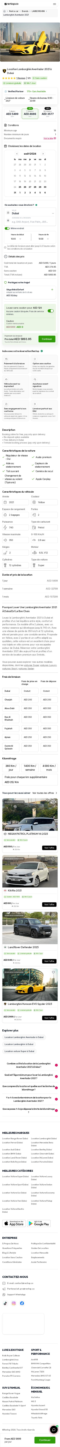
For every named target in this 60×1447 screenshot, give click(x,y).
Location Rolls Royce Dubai (14, 1162)
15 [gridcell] (40, 176)
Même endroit (17, 228)
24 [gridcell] (15, 187)
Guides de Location (40, 1248)
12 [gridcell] (25, 176)
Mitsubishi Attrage (39, 1413)
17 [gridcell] (15, 181)
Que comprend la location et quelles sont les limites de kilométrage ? (28, 1088)
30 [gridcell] (30, 164)
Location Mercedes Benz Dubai (42, 1144)
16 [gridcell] (45, 176)
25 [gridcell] (20, 187)
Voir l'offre (49, 848)
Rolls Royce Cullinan (11, 1355)
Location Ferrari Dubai (12, 1142)
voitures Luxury (48, 665)
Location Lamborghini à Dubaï (19, 1044)
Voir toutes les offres (43, 793)
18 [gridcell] (20, 181)
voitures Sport (9, 668)
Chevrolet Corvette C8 (41, 1367)
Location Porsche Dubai (41, 1162)
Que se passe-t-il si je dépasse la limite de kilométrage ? (29, 1110)
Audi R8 (34, 1359)
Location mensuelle (39, 1253)
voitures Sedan (26, 668)
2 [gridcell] (45, 164)
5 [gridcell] (25, 170)
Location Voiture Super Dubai (15, 1176)
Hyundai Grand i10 (39, 1409)
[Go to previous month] (17, 154)
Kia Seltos (35, 1397)
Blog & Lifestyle (9, 1253)
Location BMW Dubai (11, 1153)
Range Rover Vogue (11, 1393)
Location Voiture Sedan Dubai (41, 1186)
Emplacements (37, 1257)
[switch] (7, 228)
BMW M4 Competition (41, 1363)
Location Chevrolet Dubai (42, 1153)
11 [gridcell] (20, 176)
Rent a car (13, 11)
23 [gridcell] (45, 181)
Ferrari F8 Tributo (10, 1363)
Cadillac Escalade (10, 1397)
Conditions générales (12, 1262)
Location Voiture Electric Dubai (13, 1210)
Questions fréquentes (12, 1248)
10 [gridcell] (15, 176)
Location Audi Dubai (11, 1149)
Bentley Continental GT (12, 1367)
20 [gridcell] (30, 181)
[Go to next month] (43, 154)
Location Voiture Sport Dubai (15, 1184)
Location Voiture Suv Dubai (14, 1192)
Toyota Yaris (36, 1417)
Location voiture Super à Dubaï (19, 1051)
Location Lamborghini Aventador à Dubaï (24, 1037)
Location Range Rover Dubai (15, 1138)
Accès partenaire (38, 1262)
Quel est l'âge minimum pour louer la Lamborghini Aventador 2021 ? (28, 1076)
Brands (25, 11)
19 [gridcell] (25, 181)
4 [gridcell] (20, 170)
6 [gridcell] (30, 170)
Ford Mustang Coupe (40, 1380)
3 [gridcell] (14, 170)
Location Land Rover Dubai (14, 1157)
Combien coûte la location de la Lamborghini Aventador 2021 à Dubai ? (29, 1065)
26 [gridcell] (25, 187)
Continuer (45, 1440)
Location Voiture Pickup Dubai (41, 1202)
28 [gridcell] (20, 164)
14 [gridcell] (35, 176)
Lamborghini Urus (10, 1359)
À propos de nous (10, 1243)
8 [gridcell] (40, 170)
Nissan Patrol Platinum (12, 1401)
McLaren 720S (37, 1371)
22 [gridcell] (40, 181)
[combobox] (33, 213)
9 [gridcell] (45, 170)
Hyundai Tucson (9, 1413)
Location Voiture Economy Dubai (43, 1194)
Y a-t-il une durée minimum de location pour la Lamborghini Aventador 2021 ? (28, 1099)
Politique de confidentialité (43, 1243)
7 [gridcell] (35, 170)
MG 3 (33, 1401)
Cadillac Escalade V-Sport (14, 1405)
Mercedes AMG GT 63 (41, 1375)
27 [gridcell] (15, 164)
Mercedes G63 (8, 1409)
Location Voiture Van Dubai (14, 1201)
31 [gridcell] (35, 164)
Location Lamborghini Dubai (44, 1138)
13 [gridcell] (30, 176)
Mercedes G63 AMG (11, 1372)
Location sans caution (12, 1257)
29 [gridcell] (25, 164)
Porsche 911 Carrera (11, 1376)
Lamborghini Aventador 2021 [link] (16, 15)
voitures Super (31, 665)
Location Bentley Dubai (41, 1149)
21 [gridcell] (35, 181)
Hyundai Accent (38, 1405)
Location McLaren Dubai (42, 1157)
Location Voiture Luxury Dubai (41, 1178)
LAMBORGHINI (38, 11)
